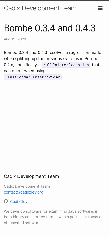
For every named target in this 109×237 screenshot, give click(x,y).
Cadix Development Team (40, 8)
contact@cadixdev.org (23, 192)
